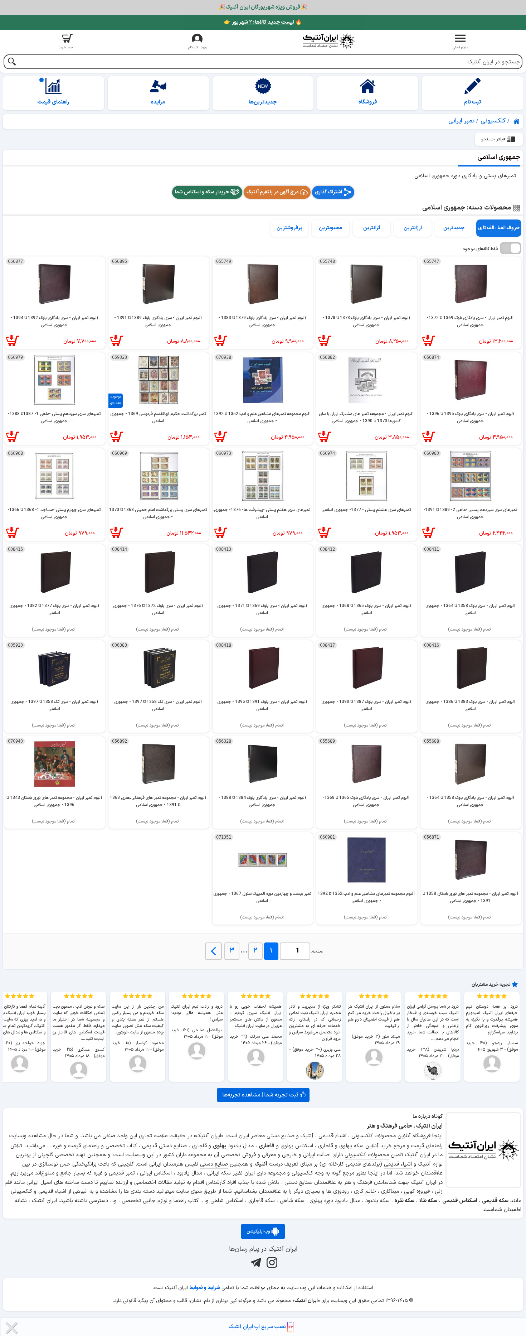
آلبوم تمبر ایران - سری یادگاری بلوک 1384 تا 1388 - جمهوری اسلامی (262, 801)
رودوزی (341, 1191)
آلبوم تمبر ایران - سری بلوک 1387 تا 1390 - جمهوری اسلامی (366, 705)
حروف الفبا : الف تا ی (499, 228)
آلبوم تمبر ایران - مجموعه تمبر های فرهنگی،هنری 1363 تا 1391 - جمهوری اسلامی (158, 801)
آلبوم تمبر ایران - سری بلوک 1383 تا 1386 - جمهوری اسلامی (470, 705)
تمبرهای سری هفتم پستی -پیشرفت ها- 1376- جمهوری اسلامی (262, 513)
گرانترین (371, 228)
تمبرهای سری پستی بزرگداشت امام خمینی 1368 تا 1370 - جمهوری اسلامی (158, 513)
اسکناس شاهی (226, 1201)
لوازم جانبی (155, 1201)
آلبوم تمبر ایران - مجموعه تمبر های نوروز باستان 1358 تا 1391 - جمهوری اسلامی (470, 897)
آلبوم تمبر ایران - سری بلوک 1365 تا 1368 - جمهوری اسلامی (366, 609)
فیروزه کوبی (417, 1191)
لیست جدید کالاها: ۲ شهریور (263, 22)
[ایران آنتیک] (517, 121)
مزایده (158, 102)
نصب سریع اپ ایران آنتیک (258, 1327)
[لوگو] (329, 41)
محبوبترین (330, 228)
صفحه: (317, 951)
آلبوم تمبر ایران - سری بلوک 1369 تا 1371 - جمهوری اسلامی (262, 609)
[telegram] (255, 1262)
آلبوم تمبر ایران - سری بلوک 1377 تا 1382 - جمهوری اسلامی (54, 609)
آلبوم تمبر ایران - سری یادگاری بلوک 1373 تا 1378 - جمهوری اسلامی (366, 321)
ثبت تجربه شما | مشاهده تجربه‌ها (261, 1095)
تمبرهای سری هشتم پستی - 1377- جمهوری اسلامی (366, 510)
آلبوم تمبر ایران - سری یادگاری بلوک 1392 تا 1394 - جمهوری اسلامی (54, 321)
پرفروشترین (289, 228)
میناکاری (390, 1191)
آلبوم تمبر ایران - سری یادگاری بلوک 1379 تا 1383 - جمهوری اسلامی (262, 321)
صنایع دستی (214, 1164)
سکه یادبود (377, 1201)
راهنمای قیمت (53, 102)
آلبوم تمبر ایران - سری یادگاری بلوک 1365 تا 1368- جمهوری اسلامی (366, 801)
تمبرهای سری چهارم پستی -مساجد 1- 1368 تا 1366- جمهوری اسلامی (54, 513)
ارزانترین (413, 228)
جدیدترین (453, 228)
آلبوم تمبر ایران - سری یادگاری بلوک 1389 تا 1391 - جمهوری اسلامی (158, 321)
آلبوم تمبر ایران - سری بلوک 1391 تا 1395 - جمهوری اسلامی (262, 705)
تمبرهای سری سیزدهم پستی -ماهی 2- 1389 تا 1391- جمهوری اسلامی (470, 513)
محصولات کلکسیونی (367, 1155)
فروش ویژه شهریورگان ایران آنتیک (263, 7)
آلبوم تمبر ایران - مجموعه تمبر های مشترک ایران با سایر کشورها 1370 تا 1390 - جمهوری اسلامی (366, 417)
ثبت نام (472, 102)
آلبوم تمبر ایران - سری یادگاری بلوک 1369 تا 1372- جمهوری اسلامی (470, 321)
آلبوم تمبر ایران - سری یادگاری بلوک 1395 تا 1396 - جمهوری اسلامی (470, 417)
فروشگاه (368, 102)
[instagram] (271, 1262)
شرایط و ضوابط (204, 1288)
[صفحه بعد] (213, 951)
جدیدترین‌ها (263, 102)
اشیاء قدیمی (398, 1164)
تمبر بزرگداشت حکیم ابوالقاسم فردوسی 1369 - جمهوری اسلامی (158, 417)
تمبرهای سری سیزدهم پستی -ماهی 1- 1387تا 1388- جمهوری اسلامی (54, 417)
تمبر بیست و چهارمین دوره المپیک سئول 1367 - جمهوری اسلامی (262, 897)
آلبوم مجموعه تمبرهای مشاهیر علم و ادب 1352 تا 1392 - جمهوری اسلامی (262, 417)
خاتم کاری (365, 1191)
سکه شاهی (292, 1201)
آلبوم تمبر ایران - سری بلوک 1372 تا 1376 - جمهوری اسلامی (158, 609)
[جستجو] (12, 62)
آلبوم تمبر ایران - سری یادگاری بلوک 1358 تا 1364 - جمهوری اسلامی (470, 801)
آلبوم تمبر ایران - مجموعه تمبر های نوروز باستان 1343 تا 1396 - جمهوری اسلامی (54, 801)
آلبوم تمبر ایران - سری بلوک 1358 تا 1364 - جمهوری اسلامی (470, 609)
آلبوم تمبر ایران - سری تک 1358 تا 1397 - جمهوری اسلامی (158, 705)
